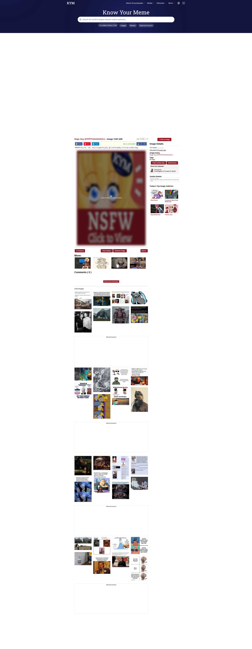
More (170, 3)
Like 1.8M (142, 144)
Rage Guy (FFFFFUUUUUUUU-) (89, 139)
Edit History (172, 163)
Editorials (160, 3)
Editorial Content (146, 26)
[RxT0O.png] (111, 198)
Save (88, 144)
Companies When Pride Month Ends (171, 201)
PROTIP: (77, 147)
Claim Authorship (158, 163)
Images (123, 26)
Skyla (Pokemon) (155, 214)
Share (79, 144)
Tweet (96, 144)
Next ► (144, 251)
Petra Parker (154, 200)
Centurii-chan (168, 214)
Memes (132, 26)
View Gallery (106, 251)
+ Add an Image (164, 139)
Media (150, 3)
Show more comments (111, 281)
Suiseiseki (158, 169)
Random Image (120, 251)
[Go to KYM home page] (71, 4)
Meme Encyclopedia (134, 3)
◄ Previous (80, 251)
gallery (106, 147)
